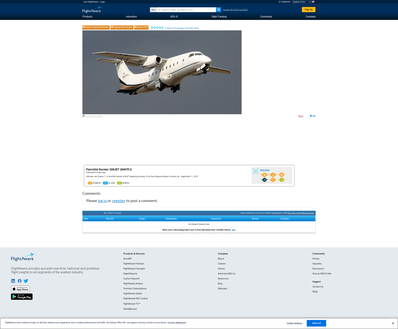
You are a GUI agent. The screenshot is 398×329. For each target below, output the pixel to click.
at (123, 183)
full (101, 116)
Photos (315, 258)
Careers (222, 263)
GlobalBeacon (130, 309)
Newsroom (223, 278)
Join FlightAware (90, 2)
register (118, 200)
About (221, 258)
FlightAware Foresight (134, 268)
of (109, 183)
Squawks (317, 263)
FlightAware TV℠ (131, 304)
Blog (220, 283)
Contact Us (317, 286)
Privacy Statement (177, 322)
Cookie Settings (294, 323)
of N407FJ (95, 183)
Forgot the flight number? (235, 10)
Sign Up (309, 9)
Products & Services (134, 253)
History (221, 268)
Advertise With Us (226, 273)
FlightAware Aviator (133, 283)
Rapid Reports (130, 273)
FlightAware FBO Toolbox (135, 298)
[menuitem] (87, 16)
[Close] (393, 323)
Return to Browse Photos (97, 27)
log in (102, 200)
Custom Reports (131, 278)
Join (233, 230)
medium (88, 116)
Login (102, 2)
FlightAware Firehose (133, 263)
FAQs (315, 291)
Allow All (316, 323)
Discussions (318, 268)
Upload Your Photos (123, 27)
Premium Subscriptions (134, 288)
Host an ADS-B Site (321, 273)
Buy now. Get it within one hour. (301, 213)
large (96, 116)
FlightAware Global (132, 293)
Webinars (222, 288)
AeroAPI (127, 258)
